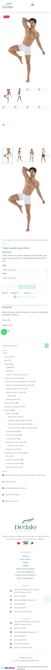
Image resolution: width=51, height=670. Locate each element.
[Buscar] (47, 345)
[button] (32, 4)
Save (7, 17)
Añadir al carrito (26, 287)
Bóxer (27, 240)
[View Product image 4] (43, 155)
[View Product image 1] (7, 155)
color (4, 273)
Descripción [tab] (7, 307)
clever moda (34, 293)
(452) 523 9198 (10, 482)
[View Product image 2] (19, 155)
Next (48, 155)
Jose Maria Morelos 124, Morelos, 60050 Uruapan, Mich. (25, 475)
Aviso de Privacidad (11, 494)
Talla (4, 265)
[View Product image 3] (31, 155)
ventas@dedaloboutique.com (15, 488)
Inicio (4, 240)
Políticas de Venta (11, 501)
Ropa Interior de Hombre (15, 240)
